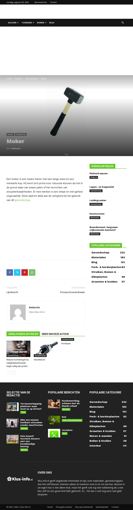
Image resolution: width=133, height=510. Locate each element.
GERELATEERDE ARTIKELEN (23, 334)
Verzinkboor (39, 359)
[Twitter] (17, 272)
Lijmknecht (12, 292)
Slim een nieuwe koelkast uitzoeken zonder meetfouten (31, 422)
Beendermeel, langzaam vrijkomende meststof (104, 228)
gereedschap (22, 200)
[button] (123, 22)
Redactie (16, 148)
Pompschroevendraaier (72, 292)
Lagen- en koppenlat (102, 187)
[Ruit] (54, 420)
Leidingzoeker (98, 200)
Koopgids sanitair (64, 507)
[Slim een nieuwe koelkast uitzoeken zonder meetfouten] (12, 423)
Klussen (12, 22)
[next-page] (14, 373)
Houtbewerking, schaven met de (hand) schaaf (71, 403)
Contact (53, 2)
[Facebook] (9, 272)
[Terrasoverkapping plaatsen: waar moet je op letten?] (12, 406)
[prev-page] (8, 373)
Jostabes (67, 430)
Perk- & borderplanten (72, 420)
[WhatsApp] (32, 272)
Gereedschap (31, 78)
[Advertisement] (88, 12)
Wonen (40, 22)
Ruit (64, 417)
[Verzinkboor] (46, 349)
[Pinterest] (24, 272)
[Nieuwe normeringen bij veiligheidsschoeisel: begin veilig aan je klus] (18, 349)
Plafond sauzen (99, 173)
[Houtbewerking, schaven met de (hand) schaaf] (54, 404)
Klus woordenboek (84, 507)
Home (9, 78)
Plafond (94, 177)
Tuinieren (27, 22)
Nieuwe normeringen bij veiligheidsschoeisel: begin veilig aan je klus (17, 362)
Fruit (64, 433)
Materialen (95, 217)
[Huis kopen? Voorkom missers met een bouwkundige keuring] (12, 439)
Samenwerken (40, 2)
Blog (51, 22)
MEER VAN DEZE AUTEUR (55, 334)
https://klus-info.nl (37, 312)
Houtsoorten (97, 213)
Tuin (23, 412)
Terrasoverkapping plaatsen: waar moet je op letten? (31, 406)
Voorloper (66, 343)
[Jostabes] (54, 433)
